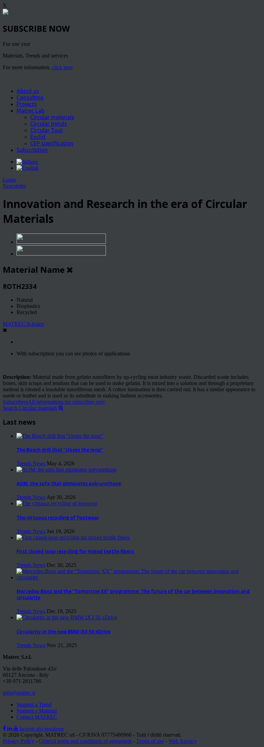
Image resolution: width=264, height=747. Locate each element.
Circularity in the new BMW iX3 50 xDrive (63, 632)
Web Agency (182, 741)
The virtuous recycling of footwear (57, 518)
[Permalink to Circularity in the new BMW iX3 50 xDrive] (66, 617)
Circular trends (48, 124)
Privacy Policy (18, 741)
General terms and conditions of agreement (85, 741)
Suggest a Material (36, 711)
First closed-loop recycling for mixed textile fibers (75, 551)
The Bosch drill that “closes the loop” (59, 450)
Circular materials (52, 117)
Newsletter (14, 186)
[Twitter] (10, 729)
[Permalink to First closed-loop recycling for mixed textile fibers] (73, 537)
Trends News (30, 463)
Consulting (29, 97)
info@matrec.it (19, 693)
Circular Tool (46, 130)
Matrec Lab (30, 110)
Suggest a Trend (34, 704)
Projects (26, 104)
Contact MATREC (36, 717)
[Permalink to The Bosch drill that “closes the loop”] (59, 436)
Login (9, 180)
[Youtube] (16, 729)
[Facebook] (5, 729)
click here (62, 67)
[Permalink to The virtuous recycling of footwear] (56, 503)
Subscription (32, 150)
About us (27, 91)
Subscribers (54, 402)
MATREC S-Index (23, 324)
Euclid (37, 137)
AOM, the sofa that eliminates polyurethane (68, 483)
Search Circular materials (30, 408)
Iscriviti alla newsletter (42, 729)
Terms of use (150, 741)
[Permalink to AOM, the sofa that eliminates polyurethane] (66, 470)
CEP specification (51, 143)
